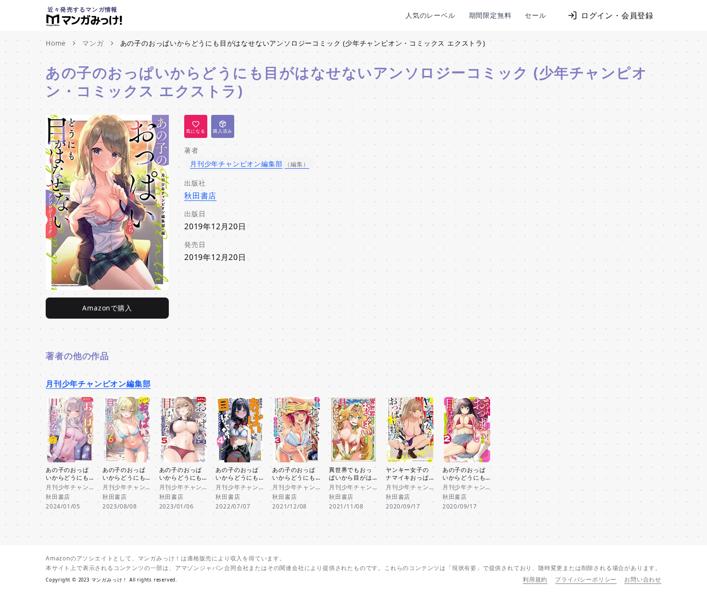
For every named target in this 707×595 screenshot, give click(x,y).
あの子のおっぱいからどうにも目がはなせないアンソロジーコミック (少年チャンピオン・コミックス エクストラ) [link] (302, 43)
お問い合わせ (642, 579)
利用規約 (535, 579)
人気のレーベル (430, 15)
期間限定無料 (490, 15)
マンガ (92, 43)
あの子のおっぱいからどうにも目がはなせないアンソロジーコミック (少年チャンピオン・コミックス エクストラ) (346, 81)
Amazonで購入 (107, 307)
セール (535, 15)
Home (56, 43)
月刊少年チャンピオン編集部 (98, 383)
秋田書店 (200, 195)
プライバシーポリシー (586, 579)
